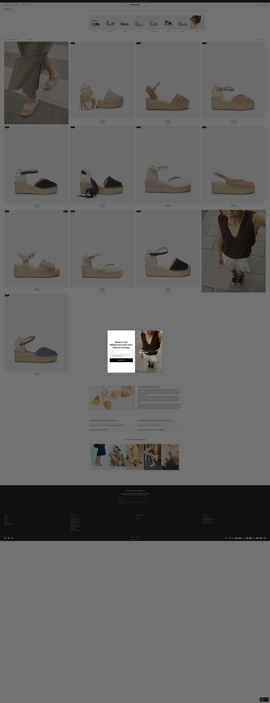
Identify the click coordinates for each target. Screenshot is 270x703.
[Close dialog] (161, 331)
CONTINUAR (121, 360)
